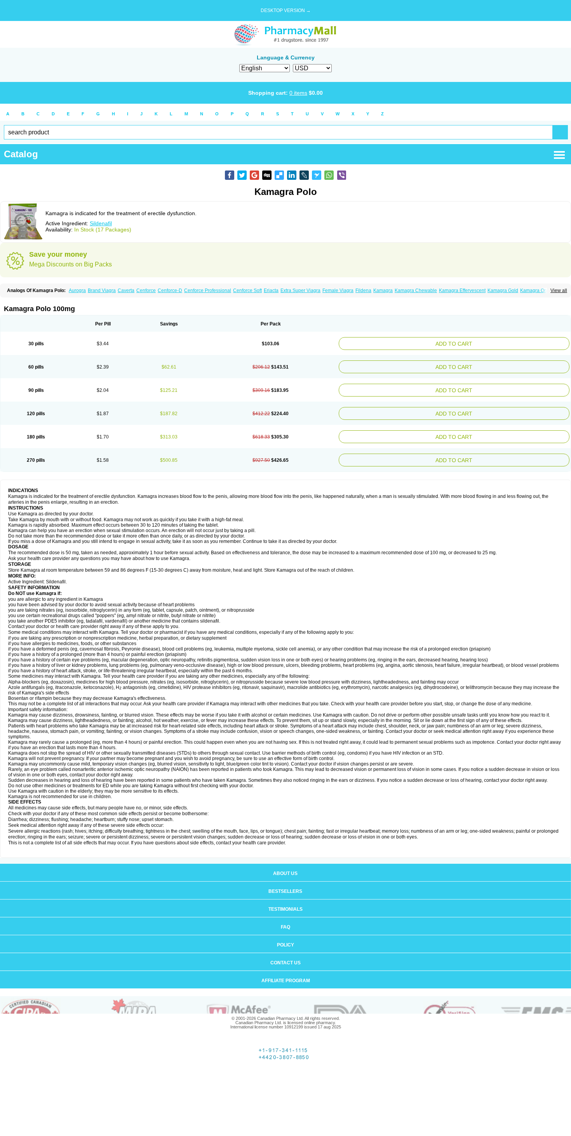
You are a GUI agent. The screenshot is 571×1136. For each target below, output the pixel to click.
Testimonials (285, 900)
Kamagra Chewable (416, 290)
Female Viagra (337, 290)
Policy (285, 935)
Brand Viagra (102, 290)
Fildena (363, 290)
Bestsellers (285, 882)
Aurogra (77, 290)
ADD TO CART (494, 343)
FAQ (285, 917)
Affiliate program (285, 971)
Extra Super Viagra (300, 290)
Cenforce (146, 290)
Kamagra (383, 290)
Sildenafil (101, 223)
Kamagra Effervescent (462, 290)
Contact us (285, 953)
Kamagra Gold (502, 290)
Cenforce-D (170, 290)
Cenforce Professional (207, 290)
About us (285, 864)
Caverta (126, 290)
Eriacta (271, 290)
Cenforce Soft (247, 290)
